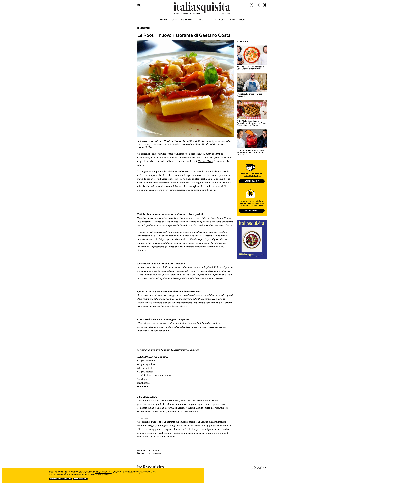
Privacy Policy (80, 479)
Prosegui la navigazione (60, 479)
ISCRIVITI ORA (251, 210)
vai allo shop (252, 181)
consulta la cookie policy (103, 473)
